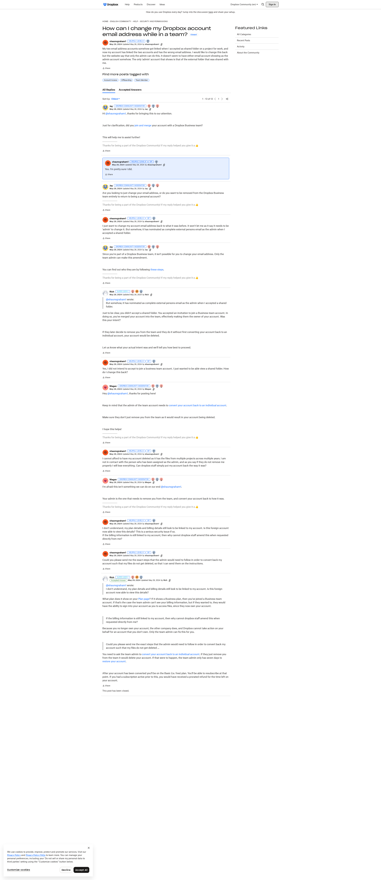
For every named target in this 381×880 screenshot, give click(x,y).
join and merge (143, 125)
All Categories (244, 34)
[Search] (263, 4)
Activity (240, 46)
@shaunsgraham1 (116, 113)
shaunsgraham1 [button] (118, 41)
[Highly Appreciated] (157, 106)
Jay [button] (111, 106)
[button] (105, 43)
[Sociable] (153, 106)
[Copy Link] (161, 44)
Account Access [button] (110, 80)
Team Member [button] (142, 80)
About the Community (248, 52)
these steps (156, 269)
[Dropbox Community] (110, 4)
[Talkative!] (148, 41)
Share (106, 68)
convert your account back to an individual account (197, 405)
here (211, 12)
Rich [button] (112, 291)
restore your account (114, 661)
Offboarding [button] (126, 80)
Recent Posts (243, 40)
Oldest (114, 99)
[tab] (109, 90)
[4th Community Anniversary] (149, 106)
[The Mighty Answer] (137, 291)
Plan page (143, 598)
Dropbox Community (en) (243, 4)
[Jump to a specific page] (226, 99)
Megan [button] (113, 386)
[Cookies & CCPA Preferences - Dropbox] (48, 860)
